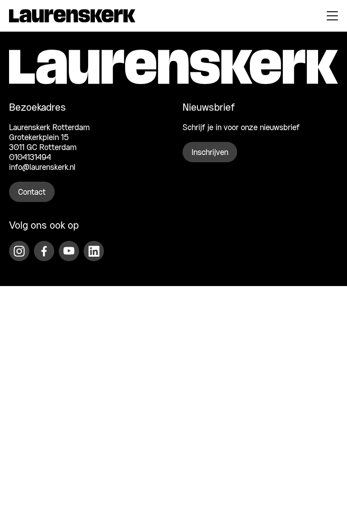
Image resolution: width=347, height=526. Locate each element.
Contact (32, 192)
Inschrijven (210, 152)
